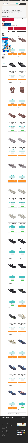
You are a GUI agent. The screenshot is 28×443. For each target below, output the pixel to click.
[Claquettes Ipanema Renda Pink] (12, 90)
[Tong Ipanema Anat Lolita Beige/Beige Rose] (12, 140)
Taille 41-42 (3, 35)
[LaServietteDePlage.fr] (5, 4)
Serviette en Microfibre (5, 16)
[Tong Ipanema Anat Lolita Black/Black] (12, 241)
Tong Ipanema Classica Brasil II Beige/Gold (22, 324)
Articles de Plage (19, 10)
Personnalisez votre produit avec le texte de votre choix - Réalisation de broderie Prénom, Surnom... (13, 14)
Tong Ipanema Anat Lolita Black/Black (12, 248)
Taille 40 (3, 34)
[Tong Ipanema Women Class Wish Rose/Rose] (12, 39)
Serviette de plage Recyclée (6, 10)
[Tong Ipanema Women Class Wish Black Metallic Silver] (12, 64)
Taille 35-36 (10, 27)
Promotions (3, 54)
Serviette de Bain (13, 10)
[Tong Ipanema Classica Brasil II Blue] (22, 342)
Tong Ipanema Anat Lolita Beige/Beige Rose (12, 148)
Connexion (25, 0)
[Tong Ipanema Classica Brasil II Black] (22, 291)
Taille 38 (3, 32)
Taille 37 (3, 31)
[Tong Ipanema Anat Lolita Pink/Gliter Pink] (12, 115)
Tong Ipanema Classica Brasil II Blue (22, 349)
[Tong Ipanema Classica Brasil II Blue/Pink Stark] (22, 393)
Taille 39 (3, 33)
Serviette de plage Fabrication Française (7, 12)
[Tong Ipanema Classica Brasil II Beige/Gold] (22, 316)
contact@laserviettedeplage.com (23, 430)
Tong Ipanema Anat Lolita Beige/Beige (12, 199)
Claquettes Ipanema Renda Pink (12, 97)
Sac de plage (16, 12)
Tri (8, 31)
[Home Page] (2, 21)
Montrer (14, 31)
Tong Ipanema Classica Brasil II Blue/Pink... (22, 400)
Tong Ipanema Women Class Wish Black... (12, 72)
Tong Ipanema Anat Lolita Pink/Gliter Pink (12, 123)
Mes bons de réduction (12, 426)
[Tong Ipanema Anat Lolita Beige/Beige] (12, 191)
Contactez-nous (21, 0)
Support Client (10, 0)
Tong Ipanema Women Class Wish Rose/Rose (12, 46)
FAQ (6, 431)
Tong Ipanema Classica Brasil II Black (22, 298)
